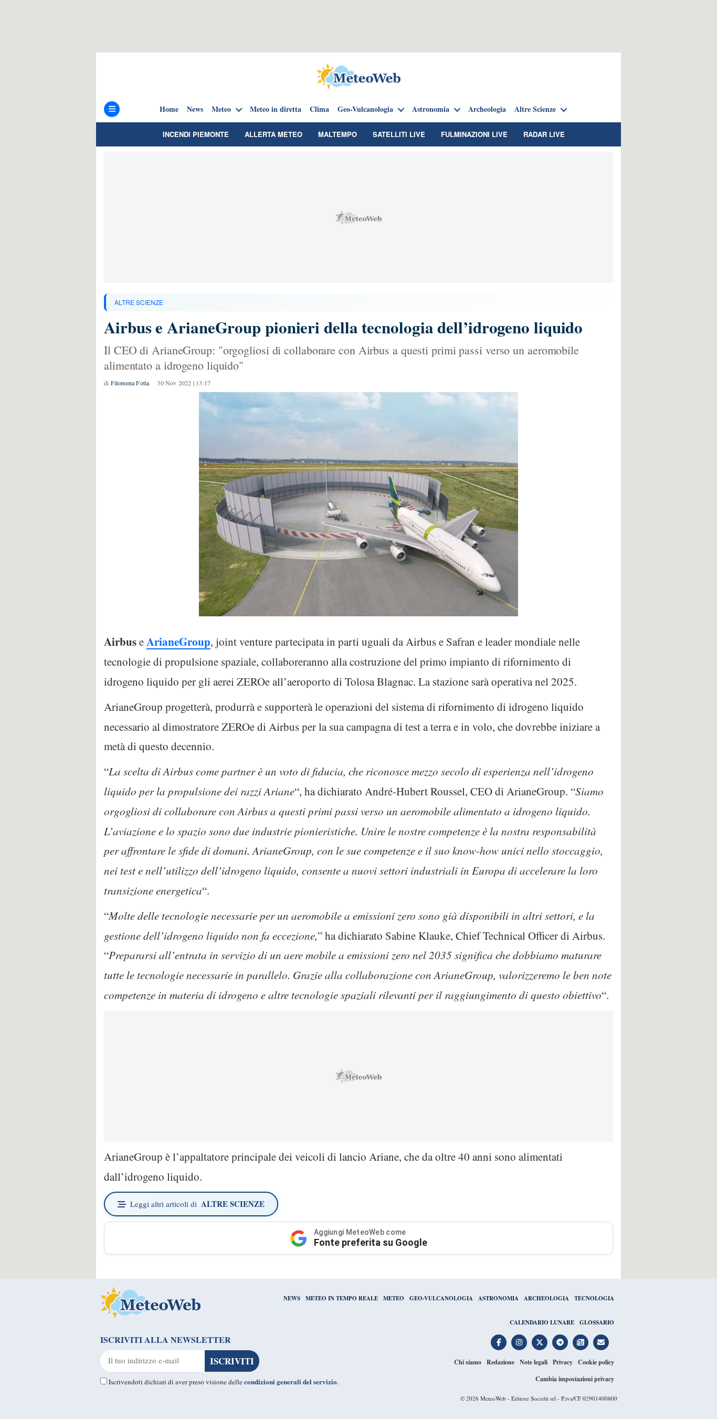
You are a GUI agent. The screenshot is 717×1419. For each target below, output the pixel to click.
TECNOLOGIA (594, 1298)
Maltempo (337, 134)
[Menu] (112, 109)
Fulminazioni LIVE (474, 134)
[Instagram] (519, 1342)
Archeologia (487, 109)
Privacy (563, 1362)
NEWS (291, 1298)
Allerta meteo (273, 134)
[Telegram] (560, 1342)
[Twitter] (539, 1342)
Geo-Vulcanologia (365, 109)
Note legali (533, 1362)
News (195, 109)
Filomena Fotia (130, 383)
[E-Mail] (601, 1342)
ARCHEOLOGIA (546, 1298)
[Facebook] (499, 1342)
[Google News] (580, 1342)
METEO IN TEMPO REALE (341, 1298)
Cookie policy (596, 1362)
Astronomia (430, 109)
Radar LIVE (544, 134)
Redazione (500, 1362)
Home (169, 109)
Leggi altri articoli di (197, 1204)
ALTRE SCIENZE (138, 302)
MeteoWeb (493, 1398)
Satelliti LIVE (399, 134)
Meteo (221, 109)
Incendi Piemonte (196, 134)
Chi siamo (467, 1362)
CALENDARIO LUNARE (542, 1322)
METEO (393, 1298)
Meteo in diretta (275, 109)
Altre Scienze (535, 109)
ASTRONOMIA (498, 1298)
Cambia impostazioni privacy (574, 1378)
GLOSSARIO (596, 1322)
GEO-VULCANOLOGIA (441, 1298)
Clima (319, 109)
